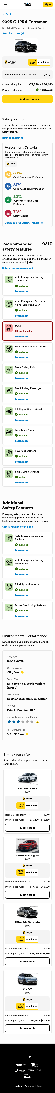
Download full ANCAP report (22, 222)
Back (8, 14)
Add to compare (29, 99)
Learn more (21, 291)
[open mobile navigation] (5, 4)
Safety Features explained (17, 268)
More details (27, 827)
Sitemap (40, 1086)
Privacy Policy (18, 1086)
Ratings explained (12, 137)
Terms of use (29, 1086)
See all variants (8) (13, 33)
